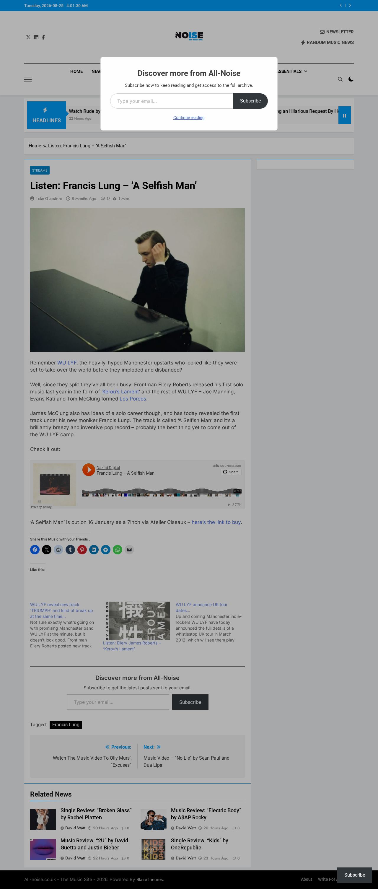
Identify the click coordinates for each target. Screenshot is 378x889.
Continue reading (189, 117)
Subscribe (250, 101)
